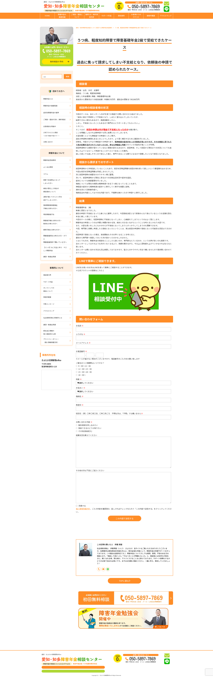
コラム (45, 174)
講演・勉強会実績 (49, 256)
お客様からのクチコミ (136, 15)
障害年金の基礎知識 (62, 15)
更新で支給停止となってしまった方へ (51, 181)
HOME (47, 15)
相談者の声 (47, 275)
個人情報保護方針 (83, 508)
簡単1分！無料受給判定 (91, 15)
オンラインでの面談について (48, 289)
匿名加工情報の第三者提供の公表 (49, 332)
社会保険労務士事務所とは (52, 318)
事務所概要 (151, 15)
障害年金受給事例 (49, 160)
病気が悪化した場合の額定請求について (51, 190)
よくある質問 (48, 167)
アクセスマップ (165, 15)
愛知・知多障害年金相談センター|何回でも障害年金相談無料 (94, 28)
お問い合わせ (48, 142)
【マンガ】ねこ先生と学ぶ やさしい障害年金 (55, 249)
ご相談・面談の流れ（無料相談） (55, 119)
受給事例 (121, 15)
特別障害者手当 (48, 214)
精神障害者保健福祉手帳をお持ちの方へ (50, 206)
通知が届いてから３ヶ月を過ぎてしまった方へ (52, 198)
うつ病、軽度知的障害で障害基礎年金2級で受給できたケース (133, 28)
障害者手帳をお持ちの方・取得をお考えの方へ (52, 222)
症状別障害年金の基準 (51, 112)
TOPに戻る (124, 580)
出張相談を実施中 (49, 126)
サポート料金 (106, 15)
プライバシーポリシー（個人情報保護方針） (51, 340)
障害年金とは (48, 99)
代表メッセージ (48, 304)
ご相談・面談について (77, 15)
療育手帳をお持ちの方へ (51, 230)
